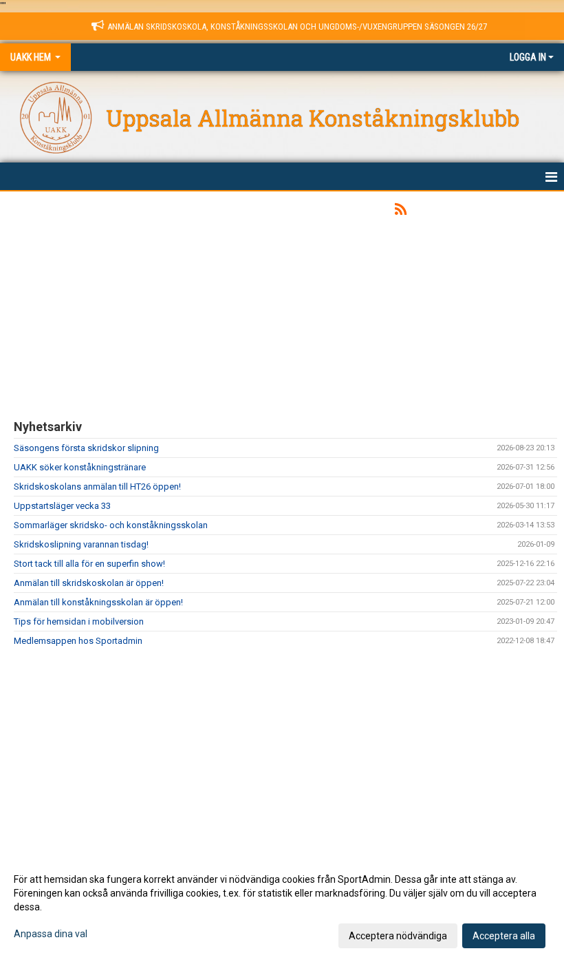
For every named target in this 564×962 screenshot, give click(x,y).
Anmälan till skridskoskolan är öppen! (89, 583)
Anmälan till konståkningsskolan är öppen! (98, 602)
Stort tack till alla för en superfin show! (89, 563)
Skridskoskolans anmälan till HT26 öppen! (97, 486)
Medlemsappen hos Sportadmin (78, 641)
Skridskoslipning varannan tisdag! (81, 544)
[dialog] (282, 907)
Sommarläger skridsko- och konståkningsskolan (111, 525)
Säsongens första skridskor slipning (86, 448)
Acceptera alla (504, 935)
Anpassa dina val (50, 933)
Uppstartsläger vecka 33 (62, 506)
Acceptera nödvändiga (398, 935)
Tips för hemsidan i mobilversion (79, 621)
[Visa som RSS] (400, 212)
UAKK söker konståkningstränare (80, 467)
